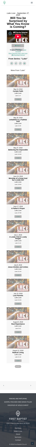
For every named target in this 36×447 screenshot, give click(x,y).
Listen (18, 99)
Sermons (18, 437)
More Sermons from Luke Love (18, 53)
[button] (32, 2)
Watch (18, 45)
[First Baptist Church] (4, 3)
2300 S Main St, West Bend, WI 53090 (18, 423)
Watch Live (18, 431)
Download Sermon (19, 55)
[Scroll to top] (32, 443)
